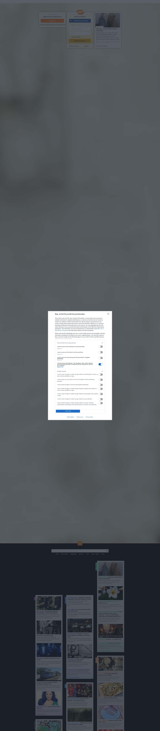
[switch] (100, 346)
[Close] (108, 314)
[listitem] (80, 343)
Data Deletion (70, 417)
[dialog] (80, 365)
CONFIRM (68, 411)
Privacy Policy (89, 417)
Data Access (80, 417)
